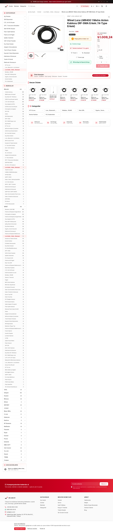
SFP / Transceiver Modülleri (11, 25)
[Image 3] (43, 55)
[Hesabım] (106, 6)
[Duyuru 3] (104, 2)
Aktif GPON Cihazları (9, 28)
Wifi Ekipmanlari (8, 19)
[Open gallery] (46, 33)
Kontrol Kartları (8, 79)
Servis (59, 502)
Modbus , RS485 (9, 72)
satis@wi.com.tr (11, 512)
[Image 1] (31, 55)
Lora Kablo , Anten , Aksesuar (12, 69)
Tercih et (42, 528)
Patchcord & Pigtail (9, 34)
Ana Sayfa (43, 500)
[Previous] (30, 33)
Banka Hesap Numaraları (91, 505)
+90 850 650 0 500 (12, 507)
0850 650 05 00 (11, 509)
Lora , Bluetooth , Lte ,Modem (12, 67)
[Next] (61, 33)
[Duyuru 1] (99, 2)
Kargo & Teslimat (62, 507)
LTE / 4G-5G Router (9, 22)
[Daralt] (24, 62)
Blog (85, 510)
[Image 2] (37, 55)
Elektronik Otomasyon (10, 62)
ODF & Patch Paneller (10, 41)
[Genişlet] (24, 16)
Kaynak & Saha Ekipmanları (11, 53)
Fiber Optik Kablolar (9, 31)
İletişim (86, 502)
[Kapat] (107, 2)
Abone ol (103, 484)
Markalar (16, 6)
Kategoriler (23, 6)
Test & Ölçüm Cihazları (10, 50)
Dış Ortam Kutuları (9, 44)
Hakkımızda (87, 500)
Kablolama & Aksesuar (10, 56)
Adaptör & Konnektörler (10, 47)
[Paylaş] (108, 16)
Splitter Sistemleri (8, 38)
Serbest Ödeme (88, 507)
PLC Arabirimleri (9, 81)
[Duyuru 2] (101, 2)
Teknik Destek (62, 510)
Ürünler (11, 6)
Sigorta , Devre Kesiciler (11, 76)
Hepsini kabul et (20, 528)
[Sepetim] (102, 6)
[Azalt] (97, 62)
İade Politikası (61, 505)
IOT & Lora (7, 65)
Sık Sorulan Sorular (63, 512)
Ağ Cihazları (7, 16)
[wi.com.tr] (6, 6)
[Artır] (106, 62)
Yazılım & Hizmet (8, 59)
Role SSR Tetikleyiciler (10, 74)
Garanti (60, 500)
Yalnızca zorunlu (32, 528)
